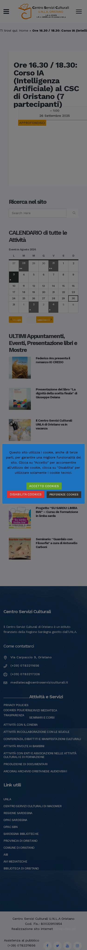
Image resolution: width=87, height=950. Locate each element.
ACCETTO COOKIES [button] (44, 486)
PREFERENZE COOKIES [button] (63, 494)
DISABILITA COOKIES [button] (26, 494)
